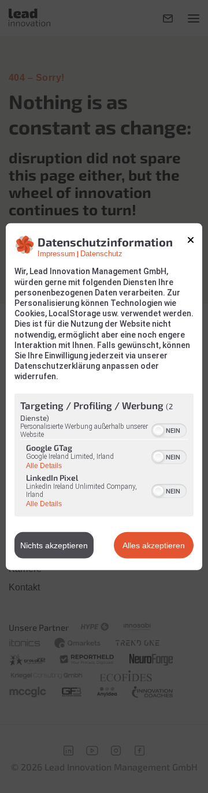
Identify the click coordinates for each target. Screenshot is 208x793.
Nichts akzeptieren (54, 544)
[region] (104, 456)
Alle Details (44, 466)
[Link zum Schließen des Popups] (191, 240)
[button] (158, 430)
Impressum (56, 254)
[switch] (169, 429)
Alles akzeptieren (153, 544)
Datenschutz (101, 254)
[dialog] (104, 396)
